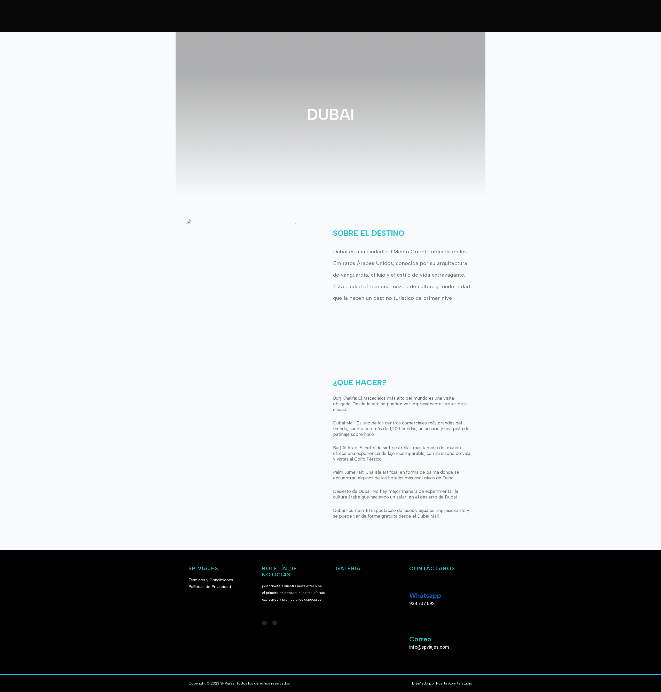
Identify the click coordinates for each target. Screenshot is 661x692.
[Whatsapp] (415, 583)
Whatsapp (425, 595)
